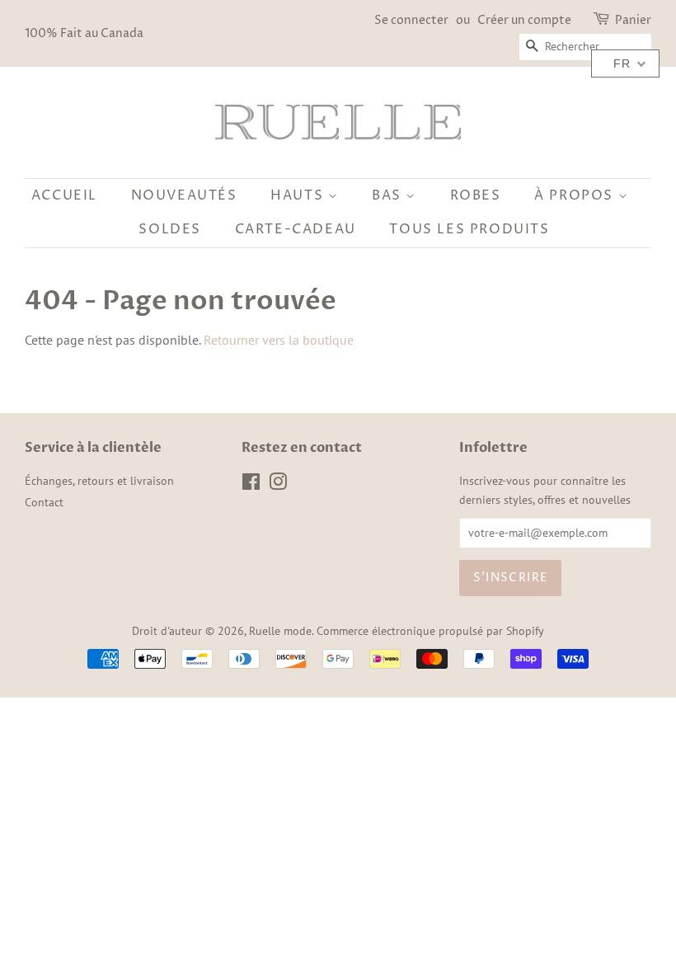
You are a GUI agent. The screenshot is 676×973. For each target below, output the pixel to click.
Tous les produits (469, 229)
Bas (389, 195)
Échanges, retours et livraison (99, 480)
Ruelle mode (280, 630)
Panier (633, 20)
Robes (475, 195)
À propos (575, 195)
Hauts (299, 195)
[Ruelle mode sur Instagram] (278, 484)
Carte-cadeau (295, 229)
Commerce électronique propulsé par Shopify (430, 630)
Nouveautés (184, 195)
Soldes (169, 229)
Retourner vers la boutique (279, 339)
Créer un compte (524, 20)
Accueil (64, 195)
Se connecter (411, 20)
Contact (44, 502)
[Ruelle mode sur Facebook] (251, 484)
